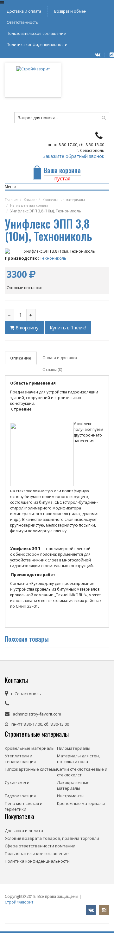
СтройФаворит (19, 902)
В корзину (26, 327)
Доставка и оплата (24, 11)
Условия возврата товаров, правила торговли (52, 838)
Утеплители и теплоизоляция (20, 758)
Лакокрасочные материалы (73, 785)
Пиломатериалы (73, 748)
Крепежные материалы (81, 803)
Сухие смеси (17, 782)
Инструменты (71, 796)
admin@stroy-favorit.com (37, 714)
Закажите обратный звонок (73, 156)
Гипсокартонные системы (31, 769)
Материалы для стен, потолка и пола (78, 758)
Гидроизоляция (20, 796)
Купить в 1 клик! (68, 327)
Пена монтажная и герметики (23, 806)
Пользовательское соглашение (36, 33)
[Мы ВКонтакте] (95, 54)
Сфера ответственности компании (40, 846)
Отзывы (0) (52, 369)
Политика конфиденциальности (37, 44)
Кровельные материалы (29, 748)
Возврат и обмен (70, 11)
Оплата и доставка (59, 357)
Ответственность (22, 22)
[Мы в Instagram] (109, 54)
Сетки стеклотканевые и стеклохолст (82, 772)
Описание (20, 358)
